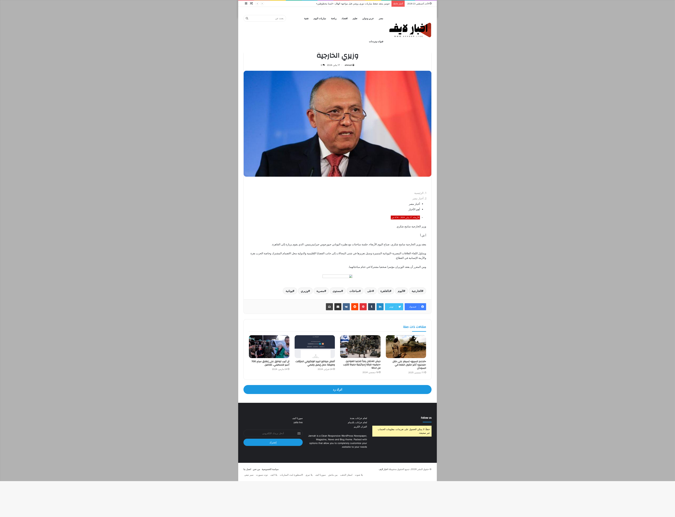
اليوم (400, 291)
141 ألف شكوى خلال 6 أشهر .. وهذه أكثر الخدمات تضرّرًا (362, 3)
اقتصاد (345, 18)
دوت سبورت (262, 474)
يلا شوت (359, 474)
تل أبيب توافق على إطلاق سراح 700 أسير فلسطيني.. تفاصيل (270, 363)
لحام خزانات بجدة (358, 418)
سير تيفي (248, 474)
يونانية (289, 291)
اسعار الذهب (346, 474)
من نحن (256, 469)
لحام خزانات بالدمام (357, 422)
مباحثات (354, 291)
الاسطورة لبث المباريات (291, 474)
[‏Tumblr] (371, 306)
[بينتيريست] (363, 306)
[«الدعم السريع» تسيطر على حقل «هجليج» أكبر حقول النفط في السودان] (406, 346)
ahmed (348, 65)
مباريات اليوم (320, 18)
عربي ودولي (368, 18)
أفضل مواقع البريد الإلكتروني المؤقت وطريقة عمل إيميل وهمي (315, 363)
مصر (381, 18)
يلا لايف (273, 474)
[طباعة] (329, 306)
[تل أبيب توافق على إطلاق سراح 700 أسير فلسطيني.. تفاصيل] (269, 346)
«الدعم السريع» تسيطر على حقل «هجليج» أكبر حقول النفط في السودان (409, 364)
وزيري (304, 291)
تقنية (306, 18)
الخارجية (417, 291)
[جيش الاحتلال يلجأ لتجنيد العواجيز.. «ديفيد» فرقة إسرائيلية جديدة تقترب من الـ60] (360, 346)
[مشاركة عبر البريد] (337, 306)
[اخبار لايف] (410, 30)
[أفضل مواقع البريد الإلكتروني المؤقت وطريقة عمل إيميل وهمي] (315, 346)
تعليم (355, 18)
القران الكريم (360, 426)
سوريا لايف (297, 418)
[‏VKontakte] (346, 306)
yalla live (298, 422)
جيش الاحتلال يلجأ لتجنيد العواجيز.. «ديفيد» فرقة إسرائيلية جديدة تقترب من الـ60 (362, 364)
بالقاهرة (385, 291)
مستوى (337, 291)
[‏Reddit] (354, 306)
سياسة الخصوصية (270, 469)
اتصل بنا (247, 469)
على (369, 291)
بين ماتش (333, 474)
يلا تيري (309, 474)
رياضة (334, 18)
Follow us (426, 417)
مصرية (320, 291)
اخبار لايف (383, 469)
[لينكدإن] (380, 306)
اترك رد (337, 389)
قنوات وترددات (376, 41)
